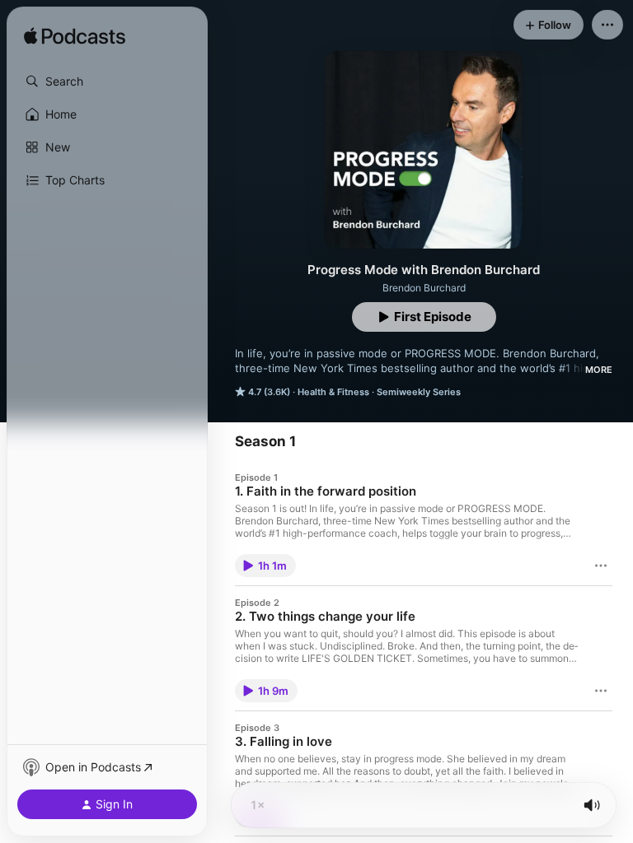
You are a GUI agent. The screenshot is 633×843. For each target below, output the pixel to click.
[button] (107, 81)
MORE (598, 369)
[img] (74, 37)
